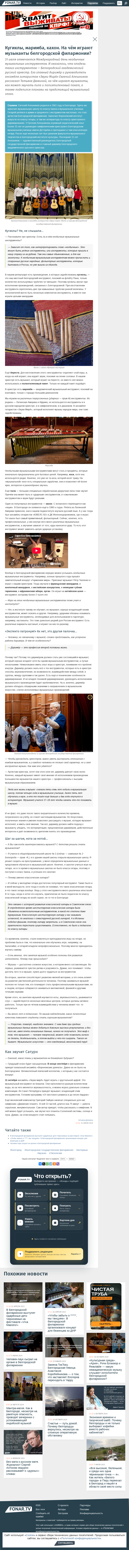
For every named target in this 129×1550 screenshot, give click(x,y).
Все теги (40, 1509)
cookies (59, 1525)
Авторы (62, 1509)
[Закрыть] (95, 39)
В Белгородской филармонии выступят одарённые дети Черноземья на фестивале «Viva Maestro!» (51, 1136)
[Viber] (57, 1163)
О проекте (63, 1505)
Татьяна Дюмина (85, 1120)
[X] (43, 1163)
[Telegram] (50, 1163)
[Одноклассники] (54, 1163)
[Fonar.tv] (11, 3)
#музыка (41, 1153)
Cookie (30, 1535)
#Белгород (16, 1150)
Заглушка (63, 1513)
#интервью (82, 1150)
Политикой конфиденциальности (80, 1538)
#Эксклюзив (55, 1153)
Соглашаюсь (65, 1542)
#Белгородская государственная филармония (49, 1150)
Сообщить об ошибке (43, 1515)
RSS (38, 1505)
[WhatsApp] (47, 1163)
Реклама (84, 1509)
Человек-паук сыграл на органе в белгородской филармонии (35, 1143)
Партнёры (85, 1505)
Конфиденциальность (91, 1513)
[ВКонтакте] (40, 1163)
